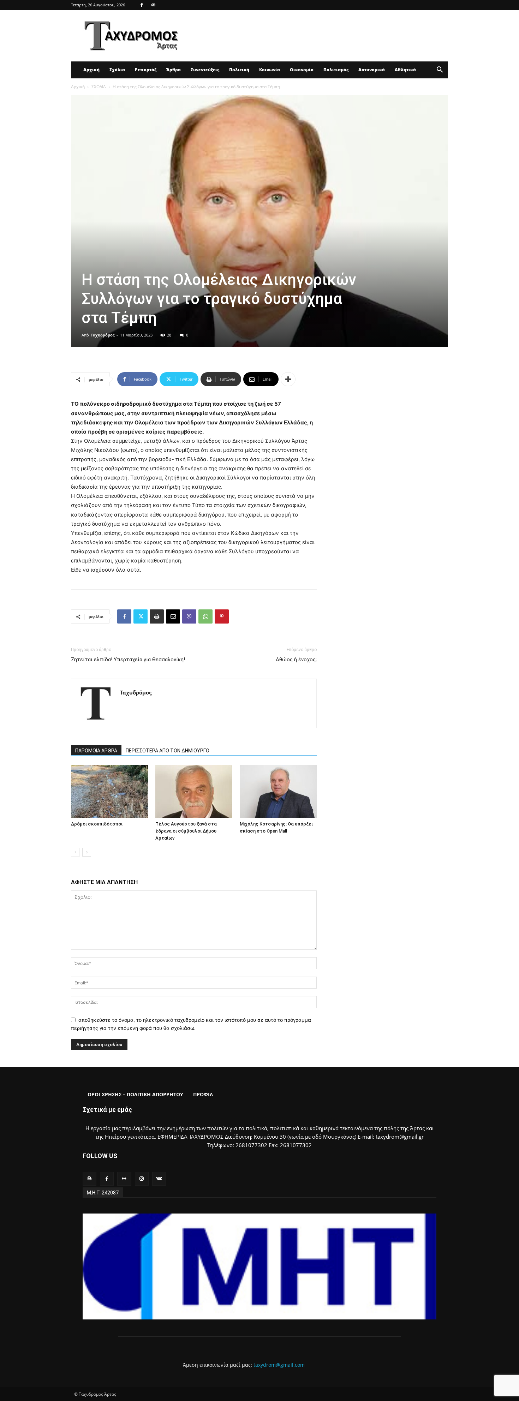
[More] (288, 379)
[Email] (173, 616)
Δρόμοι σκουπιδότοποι (97, 824)
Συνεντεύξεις (205, 70)
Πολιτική (239, 70)
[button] (439, 70)
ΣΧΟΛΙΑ (98, 87)
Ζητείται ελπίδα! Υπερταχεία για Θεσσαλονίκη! (128, 659)
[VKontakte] (159, 1179)
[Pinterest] (222, 616)
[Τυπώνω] (157, 616)
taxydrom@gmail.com (279, 1364)
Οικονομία (302, 70)
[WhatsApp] (205, 616)
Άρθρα (173, 70)
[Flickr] (124, 1179)
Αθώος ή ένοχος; (296, 659)
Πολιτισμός (335, 70)
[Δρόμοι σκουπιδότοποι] (109, 791)
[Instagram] (142, 1179)
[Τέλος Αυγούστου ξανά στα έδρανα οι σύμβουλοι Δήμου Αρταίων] (193, 791)
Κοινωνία (269, 70)
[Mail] (153, 5)
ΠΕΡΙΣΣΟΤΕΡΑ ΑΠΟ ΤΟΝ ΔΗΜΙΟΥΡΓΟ (167, 750)
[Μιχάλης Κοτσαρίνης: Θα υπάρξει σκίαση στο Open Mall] (278, 791)
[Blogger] (89, 1179)
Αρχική (91, 70)
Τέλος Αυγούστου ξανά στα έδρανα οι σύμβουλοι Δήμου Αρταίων (186, 831)
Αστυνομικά (371, 70)
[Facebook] (141, 5)
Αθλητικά (405, 70)
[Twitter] (140, 616)
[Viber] (189, 616)
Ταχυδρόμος (102, 335)
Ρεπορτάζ (145, 70)
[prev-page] (75, 852)
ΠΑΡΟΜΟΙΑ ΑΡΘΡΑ (96, 750)
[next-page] (86, 852)
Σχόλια (117, 70)
